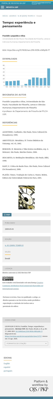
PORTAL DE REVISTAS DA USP (14, 3)
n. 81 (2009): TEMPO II (26, 16)
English (7, 363)
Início (5, 16)
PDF (8, 215)
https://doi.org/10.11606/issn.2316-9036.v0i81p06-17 (28, 50)
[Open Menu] (2, 7)
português (8, 371)
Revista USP (12, 7)
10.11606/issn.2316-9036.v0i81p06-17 (28, 331)
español (7, 367)
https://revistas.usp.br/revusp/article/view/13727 (23, 336)
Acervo (12, 16)
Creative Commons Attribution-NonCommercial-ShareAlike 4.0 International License (22, 285)
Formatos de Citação (16, 343)
